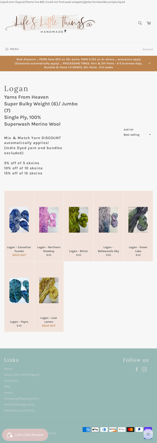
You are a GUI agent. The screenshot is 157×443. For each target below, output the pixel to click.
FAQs (7, 386)
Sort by (128, 129)
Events (8, 392)
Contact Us (11, 380)
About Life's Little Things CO (21, 374)
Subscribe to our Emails (19, 410)
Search (8, 368)
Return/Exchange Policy (19, 404)
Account (147, 49)
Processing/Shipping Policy (21, 398)
